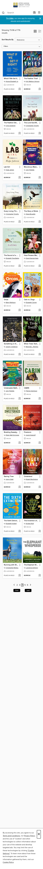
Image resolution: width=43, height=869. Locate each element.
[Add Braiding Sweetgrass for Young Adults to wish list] (19, 442)
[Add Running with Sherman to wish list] (19, 575)
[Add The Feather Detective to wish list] (19, 133)
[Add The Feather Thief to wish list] (39, 89)
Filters (6, 46)
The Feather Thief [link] (31, 79)
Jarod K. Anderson (12, 347)
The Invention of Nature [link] (31, 521)
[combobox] (16, 12)
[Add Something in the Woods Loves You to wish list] (19, 354)
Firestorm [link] (27, 432)
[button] (35, 32)
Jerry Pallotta (30, 170)
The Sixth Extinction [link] (11, 521)
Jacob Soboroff (31, 435)
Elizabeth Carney (31, 302)
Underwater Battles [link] (11, 388)
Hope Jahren (10, 170)
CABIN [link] (26, 388)
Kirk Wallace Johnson (32, 81)
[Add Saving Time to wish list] (19, 487)
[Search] (3, 12)
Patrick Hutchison (31, 391)
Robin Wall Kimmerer (12, 435)
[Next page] (30, 585)
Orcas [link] (6, 300)
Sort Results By (8, 40)
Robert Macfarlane (32, 479)
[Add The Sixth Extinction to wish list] (19, 531)
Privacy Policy (29, 836)
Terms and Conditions (11, 836)
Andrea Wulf (30, 524)
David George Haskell (32, 258)
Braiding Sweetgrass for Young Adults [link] (11, 432)
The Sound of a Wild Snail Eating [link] (11, 255)
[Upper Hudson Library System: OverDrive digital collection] (21, 5)
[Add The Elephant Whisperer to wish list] (39, 575)
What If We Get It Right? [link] (11, 79)
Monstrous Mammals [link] (31, 167)
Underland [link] (28, 476)
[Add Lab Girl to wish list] (19, 177)
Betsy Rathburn (11, 302)
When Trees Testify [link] (31, 344)
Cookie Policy (8, 862)
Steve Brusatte (30, 214)
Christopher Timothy (32, 126)
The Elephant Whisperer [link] (31, 565)
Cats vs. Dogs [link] (29, 300)
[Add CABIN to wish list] (39, 398)
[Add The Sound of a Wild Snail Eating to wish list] (19, 266)
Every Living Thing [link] (11, 211)
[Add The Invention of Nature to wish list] (39, 531)
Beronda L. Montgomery (32, 347)
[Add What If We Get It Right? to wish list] (19, 89)
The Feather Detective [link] (11, 123)
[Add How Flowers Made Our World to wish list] (39, 266)
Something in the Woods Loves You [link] (11, 344)
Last (28, 590)
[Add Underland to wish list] (39, 487)
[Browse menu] (39, 12)
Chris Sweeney (10, 126)
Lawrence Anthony (32, 568)
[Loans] (34, 13)
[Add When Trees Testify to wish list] (39, 354)
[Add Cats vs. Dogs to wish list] (39, 310)
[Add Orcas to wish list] (19, 310)
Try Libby (10, 18)
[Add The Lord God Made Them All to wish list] (39, 133)
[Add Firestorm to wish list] (39, 442)
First (16, 590)
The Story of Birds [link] (31, 211)
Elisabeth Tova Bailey (12, 258)
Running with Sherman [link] (11, 565)
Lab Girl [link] (7, 167)
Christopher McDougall (12, 568)
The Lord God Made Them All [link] (31, 123)
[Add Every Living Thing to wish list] (19, 221)
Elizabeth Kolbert (11, 524)
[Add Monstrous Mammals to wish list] (39, 177)
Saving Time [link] (9, 476)
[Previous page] (14, 585)
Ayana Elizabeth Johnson (12, 81)
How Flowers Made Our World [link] (31, 255)
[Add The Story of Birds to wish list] (39, 221)
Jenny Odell (9, 479)
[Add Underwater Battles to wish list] (19, 398)
